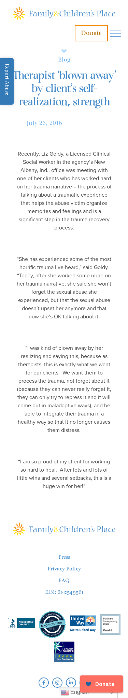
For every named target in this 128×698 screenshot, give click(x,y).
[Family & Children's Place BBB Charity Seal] (21, 624)
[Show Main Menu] (115, 33)
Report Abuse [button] (7, 79)
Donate (91, 33)
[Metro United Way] (83, 624)
